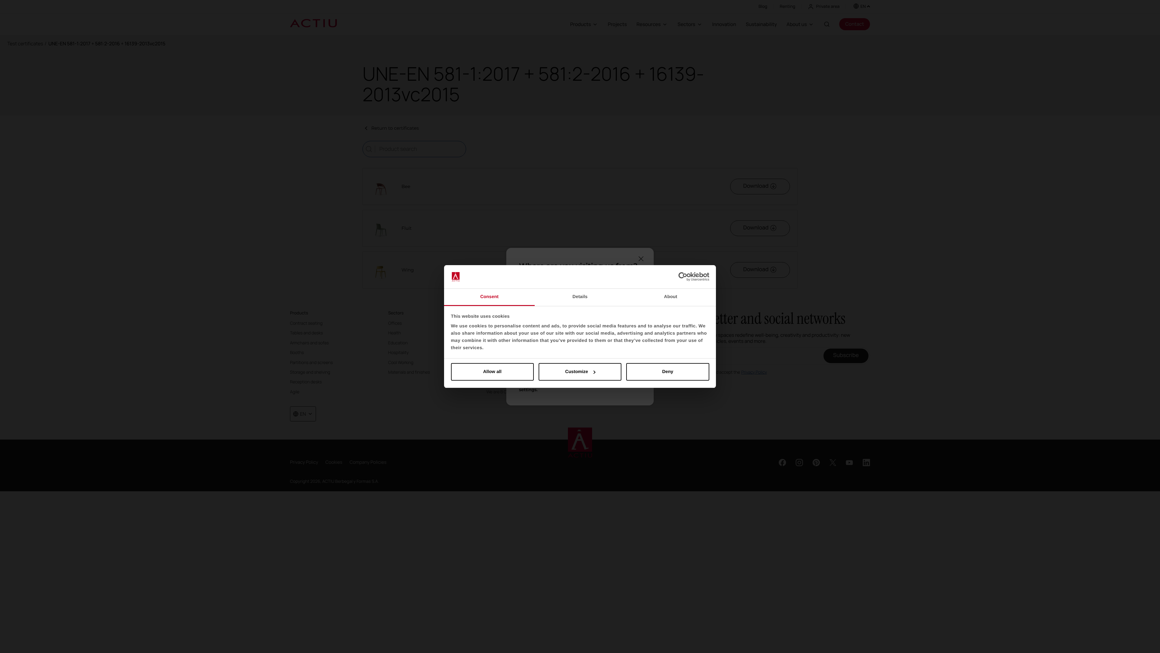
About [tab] (670, 296)
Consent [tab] (489, 296)
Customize (576, 371)
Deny (667, 371)
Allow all (492, 371)
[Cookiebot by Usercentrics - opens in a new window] (682, 276)
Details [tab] (580, 296)
